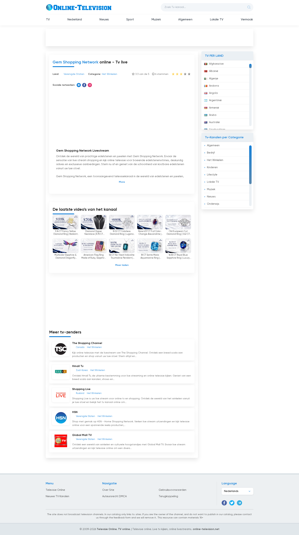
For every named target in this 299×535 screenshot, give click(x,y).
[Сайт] (79, 85)
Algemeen (185, 19)
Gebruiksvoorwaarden (172, 490)
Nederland (74, 19)
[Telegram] (239, 502)
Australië (214, 122)
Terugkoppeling (168, 496)
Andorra (214, 86)
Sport (130, 19)
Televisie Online (55, 490)
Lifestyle (212, 174)
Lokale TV (217, 19)
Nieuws (104, 19)
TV (48, 19)
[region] (227, 94)
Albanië (213, 71)
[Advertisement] (149, 37)
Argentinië (215, 100)
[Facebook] (84, 85)
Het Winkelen (215, 160)
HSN (75, 412)
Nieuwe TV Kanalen (57, 496)
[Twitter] (231, 502)
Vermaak (247, 19)
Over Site (108, 490)
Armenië (214, 107)
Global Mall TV (82, 435)
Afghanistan (216, 64)
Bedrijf (211, 152)
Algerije (213, 78)
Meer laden (122, 265)
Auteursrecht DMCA (114, 496)
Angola (213, 93)
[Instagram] (90, 85)
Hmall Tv (77, 366)
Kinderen (212, 167)
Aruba (212, 115)
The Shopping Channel (87, 343)
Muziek (156, 19)
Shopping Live (81, 389)
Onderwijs (213, 204)
